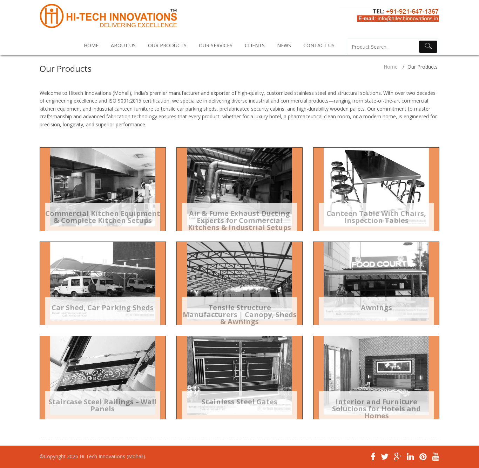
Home (391, 66)
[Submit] (428, 47)
